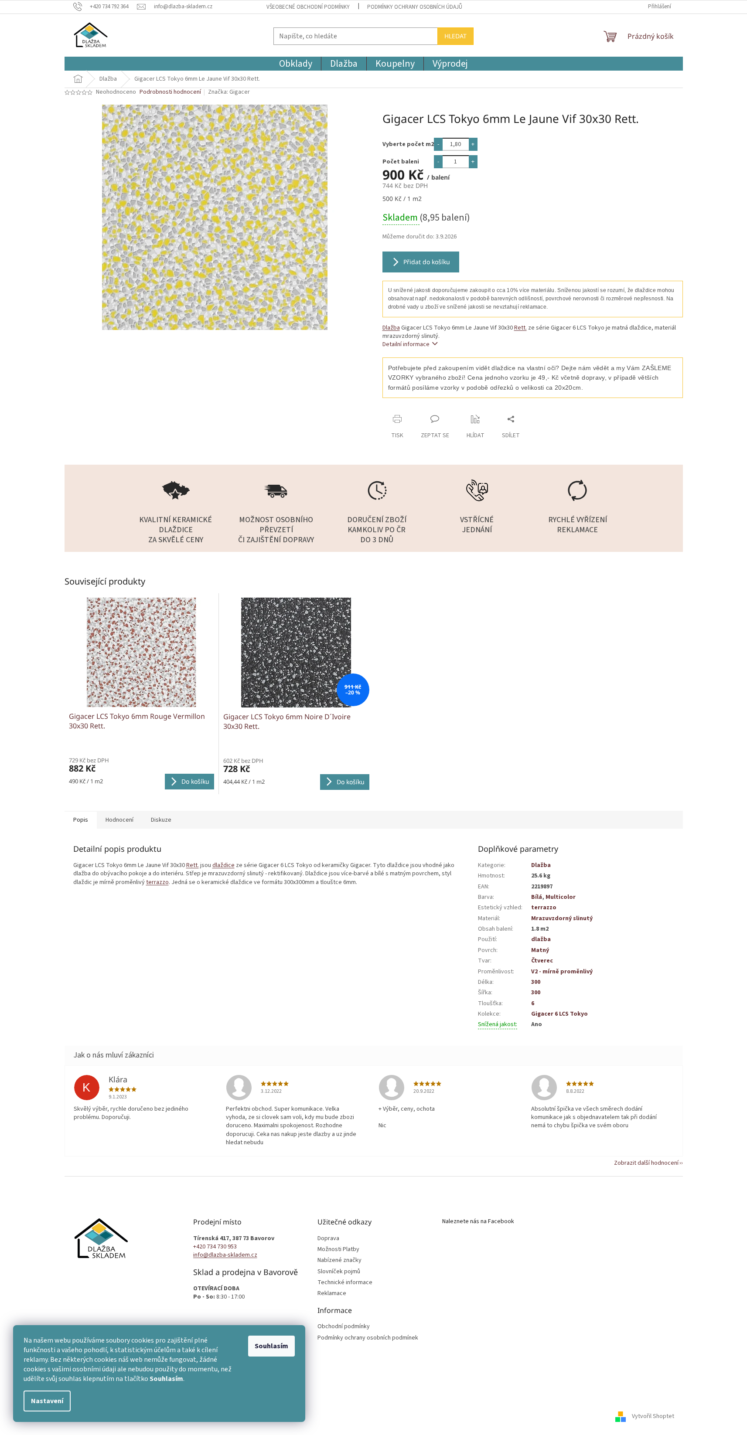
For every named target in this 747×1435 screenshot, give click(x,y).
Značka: (229, 92)
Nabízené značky (339, 1260)
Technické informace (344, 1283)
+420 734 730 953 (215, 1247)
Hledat (455, 36)
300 (535, 982)
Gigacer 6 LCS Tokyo (559, 1014)
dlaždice (223, 865)
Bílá (536, 897)
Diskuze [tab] (161, 820)
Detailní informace (406, 344)
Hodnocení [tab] (119, 820)
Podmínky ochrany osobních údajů (414, 7)
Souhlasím (271, 1346)
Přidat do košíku (426, 262)
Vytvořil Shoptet (653, 1416)
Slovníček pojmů (338, 1272)
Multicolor (561, 897)
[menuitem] (295, 64)
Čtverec (542, 960)
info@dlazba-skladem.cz (225, 1255)
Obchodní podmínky (343, 1327)
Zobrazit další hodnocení (646, 1163)
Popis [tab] (80, 820)
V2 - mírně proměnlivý (562, 971)
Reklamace (331, 1293)
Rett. (520, 327)
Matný (540, 950)
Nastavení (47, 1401)
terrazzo (157, 882)
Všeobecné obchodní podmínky (308, 7)
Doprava (328, 1238)
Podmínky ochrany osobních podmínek (367, 1338)
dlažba (541, 939)
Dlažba (391, 327)
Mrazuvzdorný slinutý (562, 918)
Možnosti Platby (338, 1249)
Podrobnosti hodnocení (170, 92)
